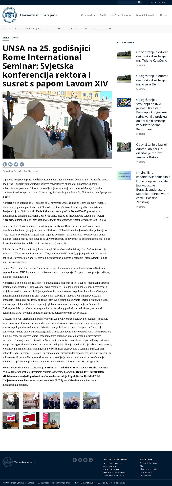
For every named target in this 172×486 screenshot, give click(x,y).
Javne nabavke (146, 472)
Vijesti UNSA (10, 37)
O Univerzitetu (88, 15)
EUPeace (163, 15)
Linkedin (91, 460)
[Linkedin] (10, 164)
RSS (98, 483)
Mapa (142, 466)
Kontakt (31, 483)
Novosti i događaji (145, 15)
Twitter (80, 460)
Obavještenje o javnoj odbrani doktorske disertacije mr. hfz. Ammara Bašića (151, 150)
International (145, 475)
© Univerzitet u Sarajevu (13, 483)
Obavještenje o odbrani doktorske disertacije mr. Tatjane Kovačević (152, 56)
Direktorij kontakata (148, 463)
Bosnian (162, 2)
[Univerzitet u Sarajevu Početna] (10, 14)
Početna (7, 29)
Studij (103, 15)
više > (166, 218)
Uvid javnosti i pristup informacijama (54, 483)
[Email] (22, 164)
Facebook (75, 460)
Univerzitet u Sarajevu (38, 15)
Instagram (86, 460)
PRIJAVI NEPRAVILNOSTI (83, 483)
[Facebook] (5, 164)
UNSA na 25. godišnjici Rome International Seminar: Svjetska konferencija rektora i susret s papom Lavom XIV (68, 29)
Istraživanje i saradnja (121, 15)
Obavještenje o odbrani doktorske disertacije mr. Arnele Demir (152, 80)
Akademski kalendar (149, 469)
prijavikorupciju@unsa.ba (114, 483)
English (152, 2)
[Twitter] (16, 164)
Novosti (17, 29)
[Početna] (8, 462)
